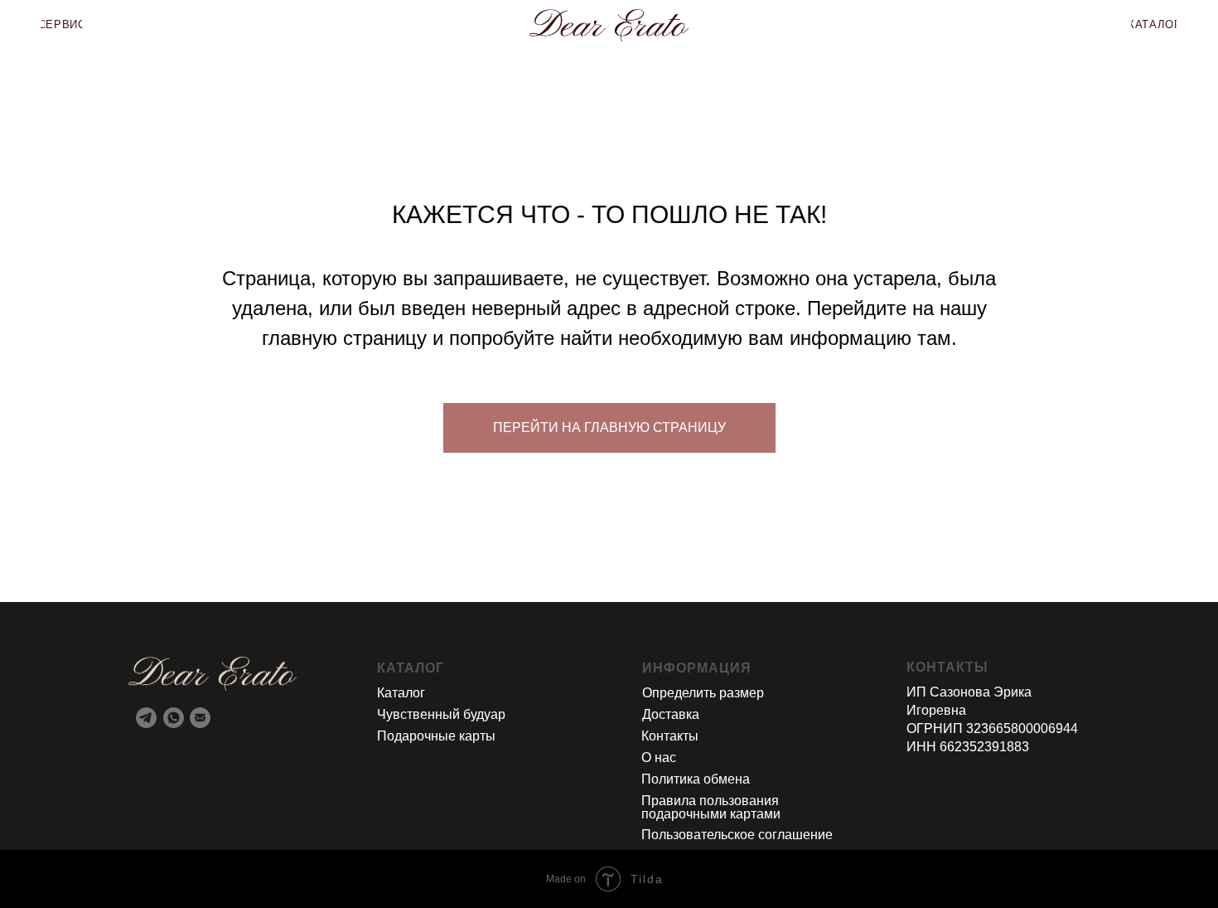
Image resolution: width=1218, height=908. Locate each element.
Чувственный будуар (441, 714)
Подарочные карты (436, 736)
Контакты (669, 736)
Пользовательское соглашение (737, 835)
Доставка (670, 714)
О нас (658, 757)
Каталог (401, 693)
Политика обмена (695, 779)
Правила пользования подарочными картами (711, 807)
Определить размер (703, 693)
